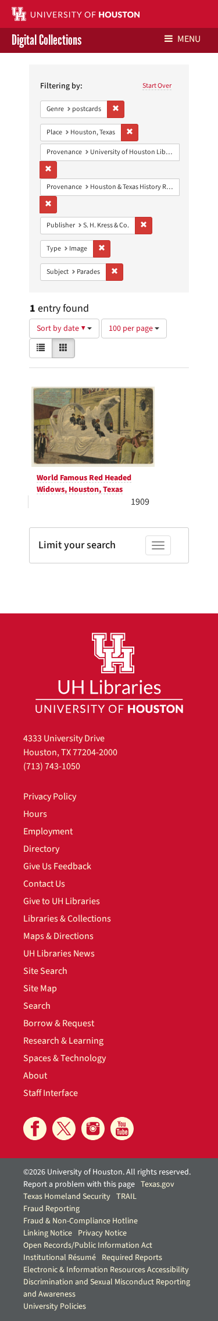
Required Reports (132, 1257)
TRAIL (126, 1196)
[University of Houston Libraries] (109, 672)
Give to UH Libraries (61, 901)
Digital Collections (46, 40)
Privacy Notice (102, 1233)
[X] (64, 1128)
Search (37, 1005)
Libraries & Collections (67, 918)
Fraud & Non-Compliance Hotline (80, 1221)
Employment (48, 831)
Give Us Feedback (57, 866)
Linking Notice (47, 1233)
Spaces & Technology (64, 1058)
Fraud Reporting (51, 1209)
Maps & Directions (58, 936)
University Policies (54, 1306)
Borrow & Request (58, 1023)
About (35, 1075)
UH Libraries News (59, 953)
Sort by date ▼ (62, 328)
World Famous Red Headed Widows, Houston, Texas (84, 483)
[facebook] (35, 1128)
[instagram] (93, 1128)
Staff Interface (50, 1093)
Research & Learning (63, 1040)
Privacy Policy (49, 796)
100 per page (132, 328)
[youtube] (122, 1128)
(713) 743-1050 (51, 766)
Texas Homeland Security (66, 1196)
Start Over (156, 86)
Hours (35, 814)
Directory (41, 848)
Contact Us (44, 883)
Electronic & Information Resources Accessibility (106, 1270)
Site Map (40, 988)
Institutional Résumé (59, 1257)
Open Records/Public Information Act (87, 1245)
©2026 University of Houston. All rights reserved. (107, 1172)
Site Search (45, 971)
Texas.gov (157, 1184)
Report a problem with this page (79, 1184)
